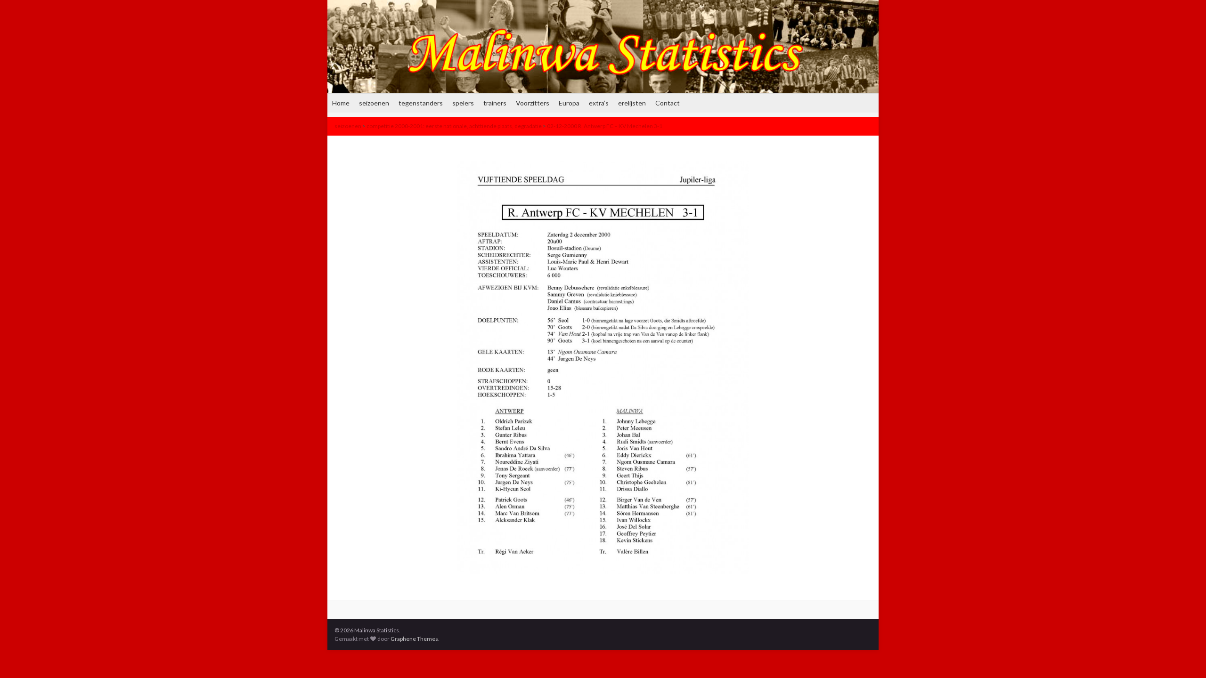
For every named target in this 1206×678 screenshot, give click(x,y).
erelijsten (632, 103)
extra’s (599, 103)
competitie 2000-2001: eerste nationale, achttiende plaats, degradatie (454, 125)
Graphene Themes (414, 638)
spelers (463, 103)
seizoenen (374, 103)
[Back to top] (1185, 657)
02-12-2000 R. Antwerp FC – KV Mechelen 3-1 (604, 125)
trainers (494, 103)
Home (341, 103)
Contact (667, 103)
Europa (569, 103)
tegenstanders (421, 103)
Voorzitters (532, 103)
